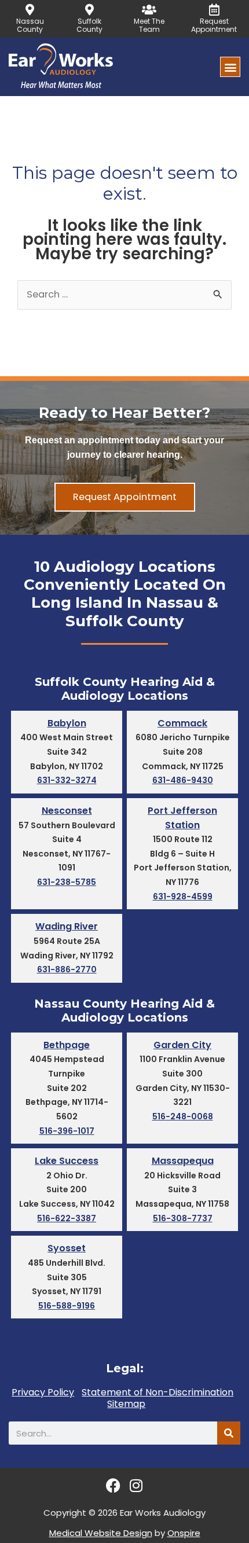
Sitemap (126, 1404)
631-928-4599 (183, 896)
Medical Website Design (100, 1533)
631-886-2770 (67, 969)
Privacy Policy (43, 1392)
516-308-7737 (183, 1218)
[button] (230, 67)
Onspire (183, 1533)
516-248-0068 (182, 1116)
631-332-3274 (67, 780)
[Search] (228, 1433)
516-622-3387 (66, 1218)
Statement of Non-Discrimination (157, 1392)
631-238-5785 (66, 882)
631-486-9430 (182, 780)
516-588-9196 (66, 1305)
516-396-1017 (66, 1131)
